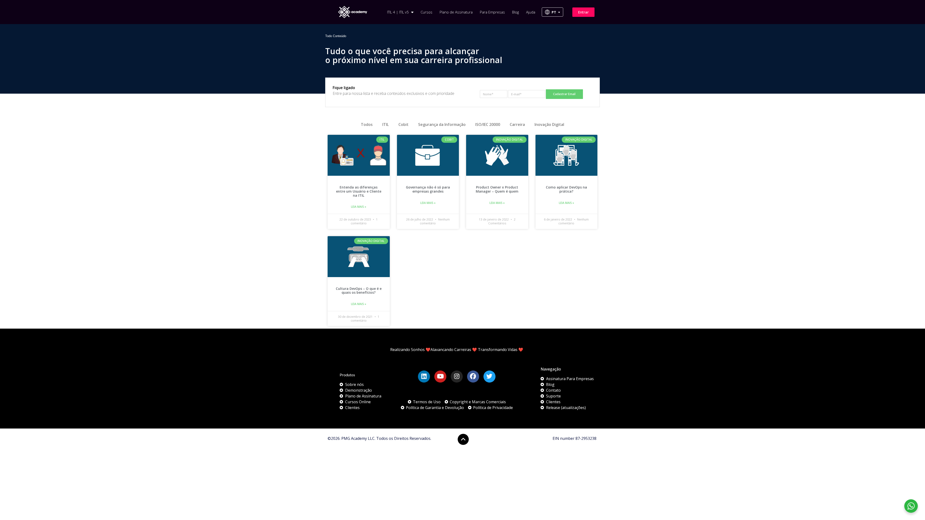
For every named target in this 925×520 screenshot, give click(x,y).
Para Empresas (492, 12)
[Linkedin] (424, 376)
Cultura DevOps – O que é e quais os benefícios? (359, 290)
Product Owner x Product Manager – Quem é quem (497, 189)
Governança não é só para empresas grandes (428, 189)
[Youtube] (440, 376)
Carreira (517, 124)
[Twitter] (489, 376)
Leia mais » (358, 207)
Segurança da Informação (442, 124)
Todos (367, 124)
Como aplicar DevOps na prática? (566, 189)
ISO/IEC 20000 (487, 124)
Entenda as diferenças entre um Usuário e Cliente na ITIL (358, 191)
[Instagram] (457, 376)
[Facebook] (473, 376)
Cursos (426, 12)
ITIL (385, 124)
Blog (515, 12)
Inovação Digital (549, 124)
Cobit (403, 124)
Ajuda (530, 12)
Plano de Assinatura (456, 12)
